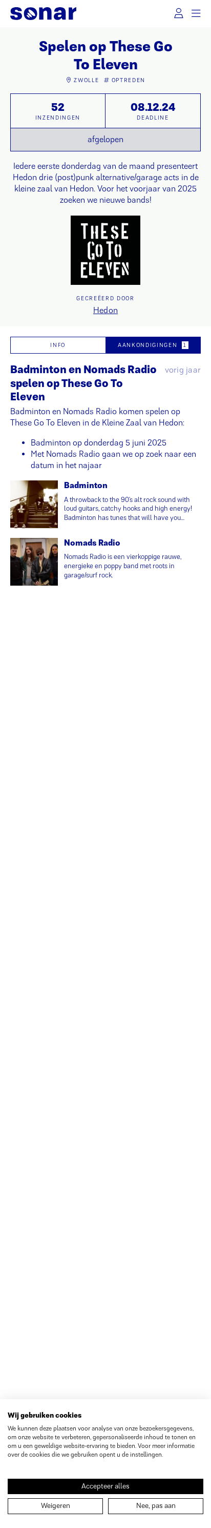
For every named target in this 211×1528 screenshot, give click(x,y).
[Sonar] (43, 13)
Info (58, 345)
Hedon (105, 310)
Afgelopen (105, 139)
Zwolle (86, 80)
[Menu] (195, 13)
